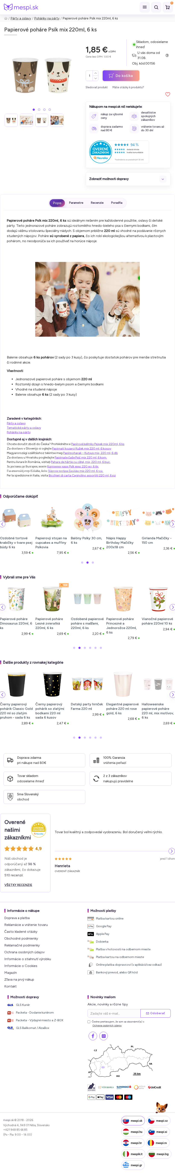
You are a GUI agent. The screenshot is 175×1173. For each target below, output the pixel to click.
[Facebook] (93, 1036)
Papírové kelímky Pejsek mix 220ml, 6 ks (97, 444)
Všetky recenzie (18, 885)
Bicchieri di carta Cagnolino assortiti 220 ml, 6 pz (82, 475)
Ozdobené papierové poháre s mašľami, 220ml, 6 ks (87, 623)
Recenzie (97, 203)
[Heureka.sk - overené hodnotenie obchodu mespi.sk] (119, 151)
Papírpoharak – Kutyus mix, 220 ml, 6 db (90, 453)
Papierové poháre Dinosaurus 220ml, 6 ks (16, 623)
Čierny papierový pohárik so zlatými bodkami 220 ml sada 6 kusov (49, 710)
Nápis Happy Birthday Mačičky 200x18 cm (85, 542)
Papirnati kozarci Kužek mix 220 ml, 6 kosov (81, 448)
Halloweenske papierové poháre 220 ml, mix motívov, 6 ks (158, 710)
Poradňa (116, 203)
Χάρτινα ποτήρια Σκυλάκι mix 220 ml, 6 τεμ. (75, 471)
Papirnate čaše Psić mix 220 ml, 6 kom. (81, 457)
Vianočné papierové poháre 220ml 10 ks (157, 621)
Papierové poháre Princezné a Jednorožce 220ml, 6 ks (121, 625)
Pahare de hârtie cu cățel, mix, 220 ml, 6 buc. (81, 462)
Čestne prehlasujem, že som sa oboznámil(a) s (118, 1023)
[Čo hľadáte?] (156, 7)
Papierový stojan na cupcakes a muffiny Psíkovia (16, 542)
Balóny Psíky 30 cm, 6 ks (52, 540)
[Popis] (57, 203)
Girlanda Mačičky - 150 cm (122, 540)
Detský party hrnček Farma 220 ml (87, 706)
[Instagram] (103, 1036)
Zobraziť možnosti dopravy (109, 179)
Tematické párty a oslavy (24, 428)
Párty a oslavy (20, 18)
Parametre (76, 203)
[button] (34, 110)
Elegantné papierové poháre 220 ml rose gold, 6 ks (122, 708)
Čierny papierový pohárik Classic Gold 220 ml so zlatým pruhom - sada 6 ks (16, 710)
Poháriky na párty (47, 18)
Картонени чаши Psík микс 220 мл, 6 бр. (73, 466)
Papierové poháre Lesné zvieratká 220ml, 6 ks (49, 623)
